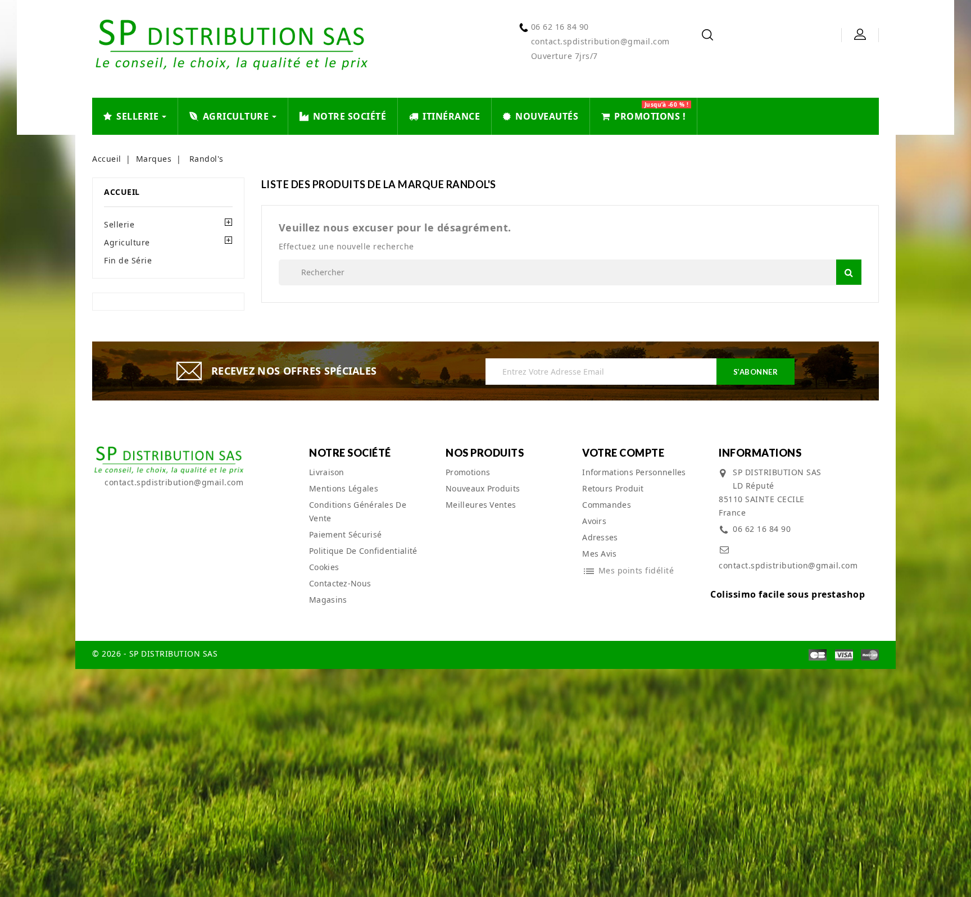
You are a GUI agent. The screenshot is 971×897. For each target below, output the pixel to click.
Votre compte (623, 453)
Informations (760, 453)
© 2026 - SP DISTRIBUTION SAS (154, 653)
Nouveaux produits (483, 488)
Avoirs (594, 521)
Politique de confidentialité (363, 550)
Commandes (606, 504)
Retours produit (613, 488)
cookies (324, 567)
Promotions (468, 472)
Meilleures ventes (481, 504)
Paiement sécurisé (345, 534)
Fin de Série (128, 260)
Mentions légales (343, 488)
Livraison (326, 472)
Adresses (600, 537)
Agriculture (127, 242)
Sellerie (119, 224)
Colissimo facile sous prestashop (787, 594)
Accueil (122, 191)
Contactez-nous (340, 583)
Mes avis (599, 553)
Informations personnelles (634, 472)
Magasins (328, 599)
